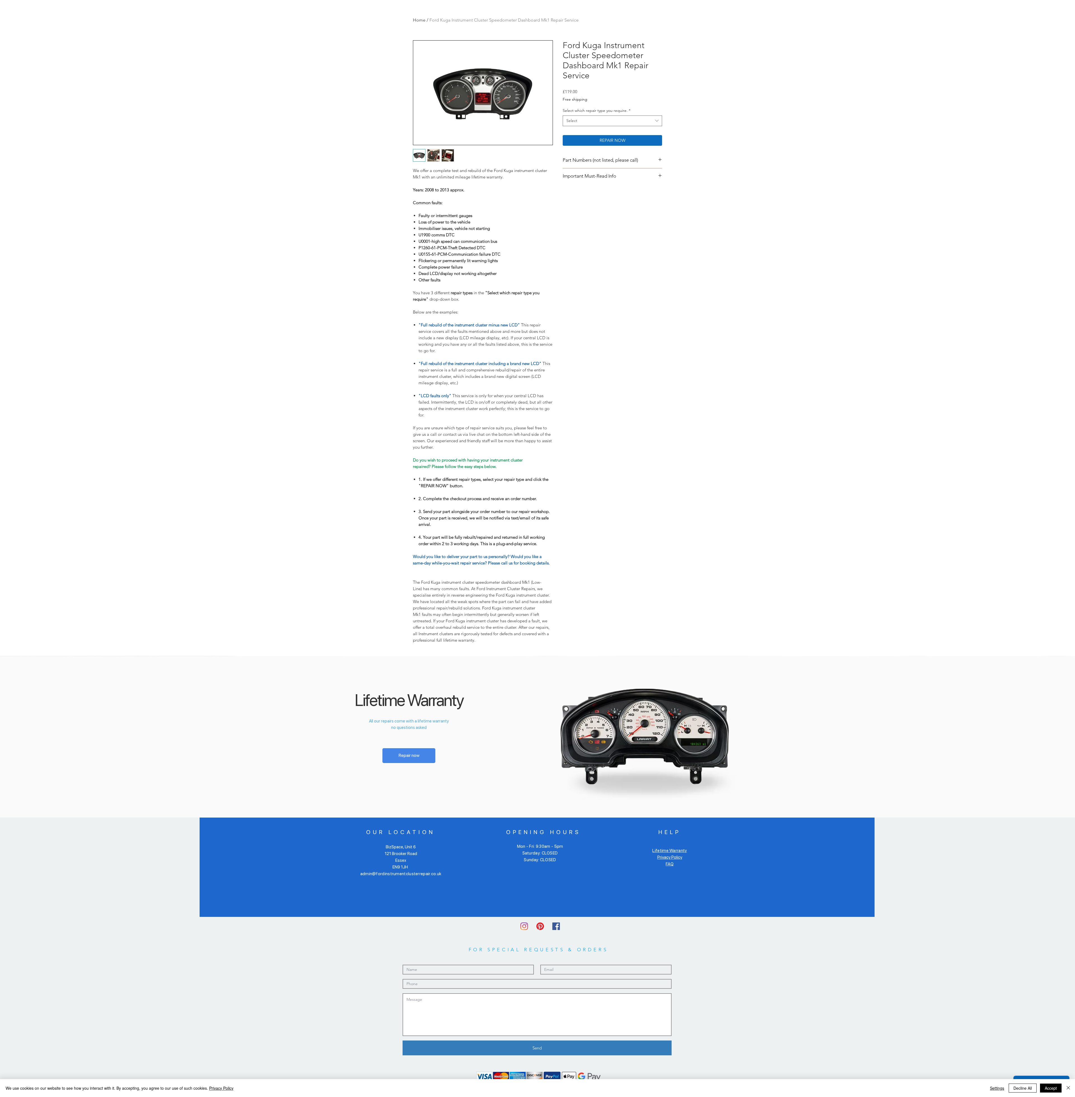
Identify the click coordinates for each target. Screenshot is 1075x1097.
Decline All (1022, 1088)
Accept (1051, 1088)
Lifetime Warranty (669, 850)
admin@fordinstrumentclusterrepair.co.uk (400, 873)
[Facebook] (556, 926)
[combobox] (612, 121)
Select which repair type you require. (596, 110)
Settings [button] (997, 1088)
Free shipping (575, 99)
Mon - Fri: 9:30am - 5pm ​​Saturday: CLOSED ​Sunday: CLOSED (540, 853)
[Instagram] (524, 926)
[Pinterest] (540, 926)
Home (419, 20)
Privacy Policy (669, 857)
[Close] (1068, 1088)
